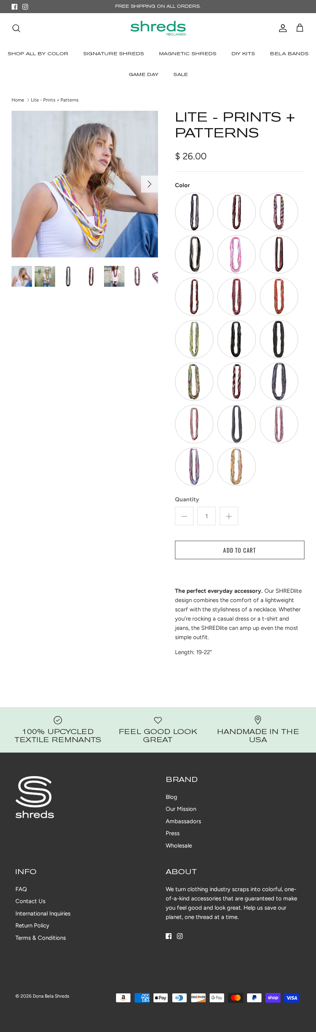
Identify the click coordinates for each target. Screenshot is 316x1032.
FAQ (21, 889)
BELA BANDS (289, 54)
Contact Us (30, 901)
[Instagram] (25, 7)
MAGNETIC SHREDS (188, 54)
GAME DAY (143, 75)
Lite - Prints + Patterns (55, 100)
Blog (171, 796)
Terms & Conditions (40, 937)
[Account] (281, 28)
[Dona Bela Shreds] (158, 28)
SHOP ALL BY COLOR (38, 54)
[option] (85, 184)
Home (18, 100)
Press (173, 833)
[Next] (149, 184)
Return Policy (32, 925)
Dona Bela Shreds (51, 996)
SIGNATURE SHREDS (113, 54)
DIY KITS (243, 54)
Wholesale (179, 845)
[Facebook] (14, 7)
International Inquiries (43, 913)
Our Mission (181, 808)
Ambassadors (183, 821)
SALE (180, 75)
